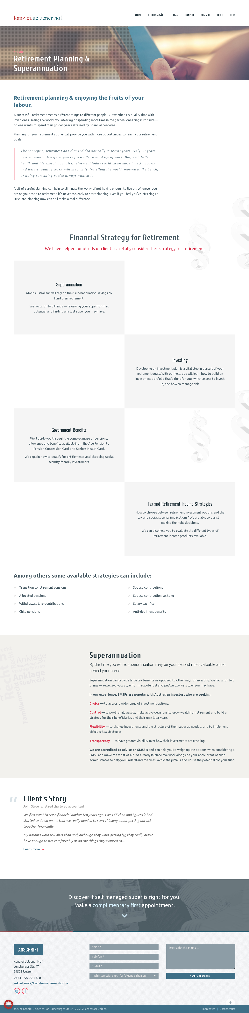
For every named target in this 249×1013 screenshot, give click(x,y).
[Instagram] (17, 991)
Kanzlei (189, 15)
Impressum (208, 1008)
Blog (220, 15)
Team (175, 15)
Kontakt (205, 15)
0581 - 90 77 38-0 (27, 978)
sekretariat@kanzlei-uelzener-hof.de (41, 983)
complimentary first (117, 905)
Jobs (232, 15)
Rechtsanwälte (157, 15)
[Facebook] (25, 991)
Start (137, 15)
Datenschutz (227, 1008)
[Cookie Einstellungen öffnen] (8, 1008)
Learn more (31, 849)
